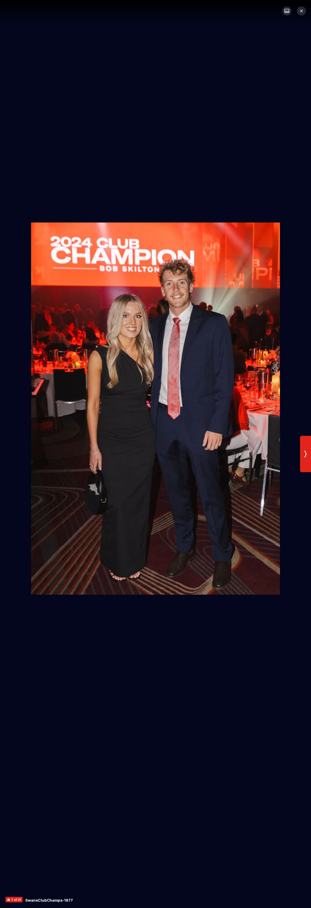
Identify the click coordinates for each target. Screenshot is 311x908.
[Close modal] (301, 10)
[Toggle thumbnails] (286, 10)
